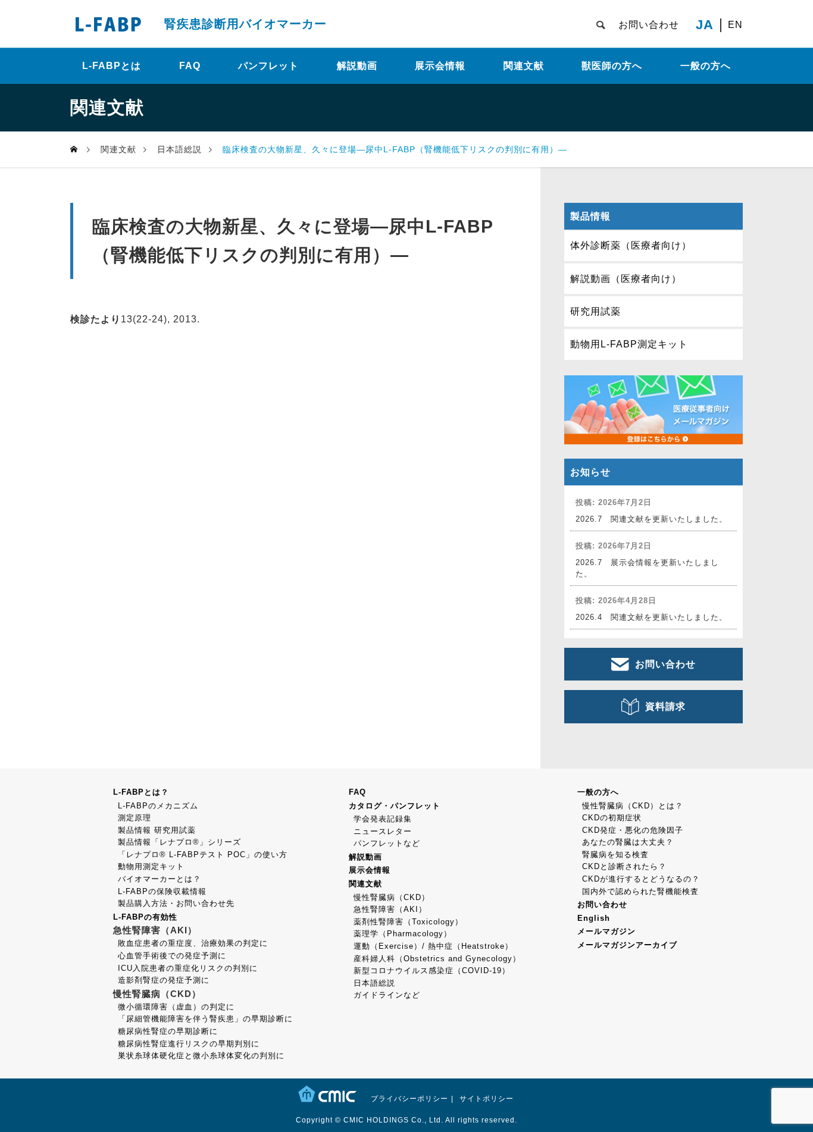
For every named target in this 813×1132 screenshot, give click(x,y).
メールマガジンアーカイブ (627, 944)
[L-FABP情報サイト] (108, 24)
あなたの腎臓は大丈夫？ (628, 842)
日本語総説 (374, 983)
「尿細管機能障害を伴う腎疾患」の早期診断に (205, 1018)
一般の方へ (705, 66)
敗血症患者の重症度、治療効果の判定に (193, 943)
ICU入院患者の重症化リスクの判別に (188, 968)
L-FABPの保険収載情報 (162, 891)
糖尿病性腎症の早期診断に (168, 1031)
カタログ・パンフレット (394, 805)
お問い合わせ (648, 25)
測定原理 (134, 817)
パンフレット (268, 66)
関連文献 (524, 66)
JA (705, 25)
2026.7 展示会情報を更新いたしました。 (647, 568)
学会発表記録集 (383, 818)
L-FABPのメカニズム (158, 805)
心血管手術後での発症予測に (172, 955)
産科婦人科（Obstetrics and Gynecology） (437, 958)
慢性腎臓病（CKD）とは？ (632, 805)
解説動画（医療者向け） (625, 279)
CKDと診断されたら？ (624, 866)
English (593, 918)
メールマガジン (606, 931)
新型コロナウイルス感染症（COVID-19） (432, 970)
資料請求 (665, 706)
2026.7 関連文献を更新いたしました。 (651, 519)
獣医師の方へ (611, 66)
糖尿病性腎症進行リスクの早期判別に (188, 1043)
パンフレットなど (387, 843)
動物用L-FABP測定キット (629, 344)
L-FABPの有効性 (145, 917)
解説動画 (357, 66)
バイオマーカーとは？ (159, 878)
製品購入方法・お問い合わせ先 (176, 903)
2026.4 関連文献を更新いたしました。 (651, 617)
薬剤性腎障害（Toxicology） (408, 921)
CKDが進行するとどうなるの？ (641, 878)
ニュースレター (383, 831)
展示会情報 (440, 66)
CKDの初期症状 (612, 817)
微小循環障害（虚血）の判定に (176, 1006)
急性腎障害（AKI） (390, 909)
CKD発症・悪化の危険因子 (632, 830)
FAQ (190, 66)
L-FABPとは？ (141, 792)
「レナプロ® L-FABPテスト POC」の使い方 (202, 854)
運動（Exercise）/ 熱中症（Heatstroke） (433, 946)
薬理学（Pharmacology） (403, 933)
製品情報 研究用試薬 (157, 830)
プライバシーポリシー (409, 1098)
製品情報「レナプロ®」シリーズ (179, 842)
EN (735, 25)
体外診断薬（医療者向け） (631, 245)
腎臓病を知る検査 (615, 854)
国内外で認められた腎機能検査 (640, 891)
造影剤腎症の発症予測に (163, 980)
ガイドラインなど (387, 994)
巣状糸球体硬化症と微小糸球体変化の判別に (201, 1055)
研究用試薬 (595, 311)
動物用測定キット (151, 866)
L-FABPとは (111, 66)
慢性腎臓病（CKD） (392, 897)
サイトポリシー (486, 1098)
